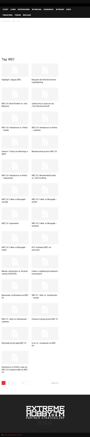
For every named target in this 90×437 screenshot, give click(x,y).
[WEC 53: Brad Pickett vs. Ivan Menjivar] (15, 94)
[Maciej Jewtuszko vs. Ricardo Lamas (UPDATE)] (15, 261)
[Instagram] (83, 1)
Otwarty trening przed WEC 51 (45, 319)
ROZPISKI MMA (24, 9)
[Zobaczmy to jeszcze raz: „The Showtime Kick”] (45, 94)
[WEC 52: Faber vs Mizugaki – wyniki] (45, 190)
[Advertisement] (45, 39)
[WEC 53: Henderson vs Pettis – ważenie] (45, 118)
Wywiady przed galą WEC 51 (14, 343)
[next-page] (28, 383)
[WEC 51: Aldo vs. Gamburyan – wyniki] (45, 285)
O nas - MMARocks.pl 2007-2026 (12, 435)
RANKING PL (49, 9)
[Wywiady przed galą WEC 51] (15, 333)
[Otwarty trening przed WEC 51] (45, 309)
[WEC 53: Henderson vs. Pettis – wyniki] (15, 118)
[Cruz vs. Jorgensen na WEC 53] (45, 333)
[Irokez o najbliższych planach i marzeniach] (45, 261)
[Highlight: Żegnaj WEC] (15, 70)
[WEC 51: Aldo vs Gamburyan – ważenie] (15, 309)
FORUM (18, 15)
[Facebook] (79, 1)
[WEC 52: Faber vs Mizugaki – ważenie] (45, 213)
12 (22, 383)
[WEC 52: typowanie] (15, 213)
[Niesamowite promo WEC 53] (45, 142)
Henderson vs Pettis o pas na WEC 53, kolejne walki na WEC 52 (15, 369)
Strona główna (6, 21)
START (5, 9)
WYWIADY (60, 9)
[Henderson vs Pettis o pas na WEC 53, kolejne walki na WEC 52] (15, 357)
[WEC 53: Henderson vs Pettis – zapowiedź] (15, 166)
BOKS (68, 9)
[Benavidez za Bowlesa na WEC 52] (15, 285)
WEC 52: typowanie (10, 223)
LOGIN (13, 9)
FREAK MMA (8, 15)
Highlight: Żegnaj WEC (11, 79)
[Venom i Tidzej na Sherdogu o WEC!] (15, 142)
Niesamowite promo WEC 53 (44, 151)
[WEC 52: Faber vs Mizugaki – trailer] (15, 237)
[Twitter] (86, 1)
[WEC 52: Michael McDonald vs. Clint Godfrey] (45, 166)
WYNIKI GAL (37, 9)
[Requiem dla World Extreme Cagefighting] (45, 70)
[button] (85, 9)
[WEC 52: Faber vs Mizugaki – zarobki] (15, 190)
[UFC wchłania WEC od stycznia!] (45, 237)
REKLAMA (27, 15)
